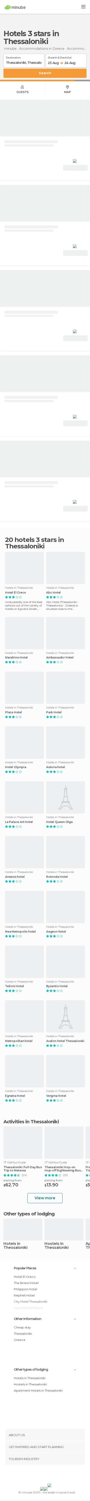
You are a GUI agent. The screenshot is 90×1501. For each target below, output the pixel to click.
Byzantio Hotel (57, 986)
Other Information (27, 1319)
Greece (19, 1340)
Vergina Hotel (56, 1095)
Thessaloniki (23, 1333)
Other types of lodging (31, 1369)
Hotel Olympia (15, 767)
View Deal (75, 168)
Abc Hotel (53, 592)
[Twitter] (43, 1475)
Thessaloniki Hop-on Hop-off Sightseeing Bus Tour (63, 1169)
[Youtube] (55, 1475)
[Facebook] (37, 1475)
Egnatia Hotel (15, 1095)
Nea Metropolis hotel (20, 931)
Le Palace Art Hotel (19, 822)
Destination (13, 57)
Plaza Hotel (13, 712)
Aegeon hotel (56, 931)
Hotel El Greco (15, 592)
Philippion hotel (25, 1289)
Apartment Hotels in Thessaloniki (38, 1390)
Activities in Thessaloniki (31, 1121)
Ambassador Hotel (60, 657)
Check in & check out (59, 57)
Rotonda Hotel (57, 876)
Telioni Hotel (14, 986)
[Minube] (15, 7)
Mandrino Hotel (16, 657)
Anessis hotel (14, 876)
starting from (12, 1180)
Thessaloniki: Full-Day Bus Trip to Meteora (22, 1169)
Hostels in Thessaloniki (57, 1246)
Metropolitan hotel (18, 1041)
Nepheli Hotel (24, 1295)
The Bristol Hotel (26, 1283)
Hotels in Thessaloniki (15, 1246)
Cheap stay (22, 1327)
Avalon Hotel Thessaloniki (65, 1041)
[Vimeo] (49, 1475)
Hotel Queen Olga (59, 822)
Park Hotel (54, 712)
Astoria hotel (55, 767)
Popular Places (25, 1268)
